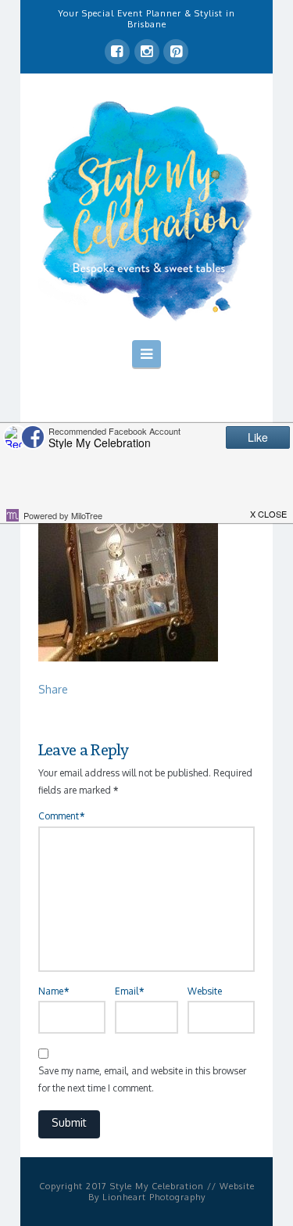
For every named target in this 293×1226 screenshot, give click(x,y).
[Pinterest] (175, 51)
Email (129, 991)
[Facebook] (117, 51)
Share (53, 689)
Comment (61, 816)
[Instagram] (146, 51)
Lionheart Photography (153, 1197)
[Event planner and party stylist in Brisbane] (146, 209)
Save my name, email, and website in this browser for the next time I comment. (142, 1079)
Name (53, 991)
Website (205, 991)
